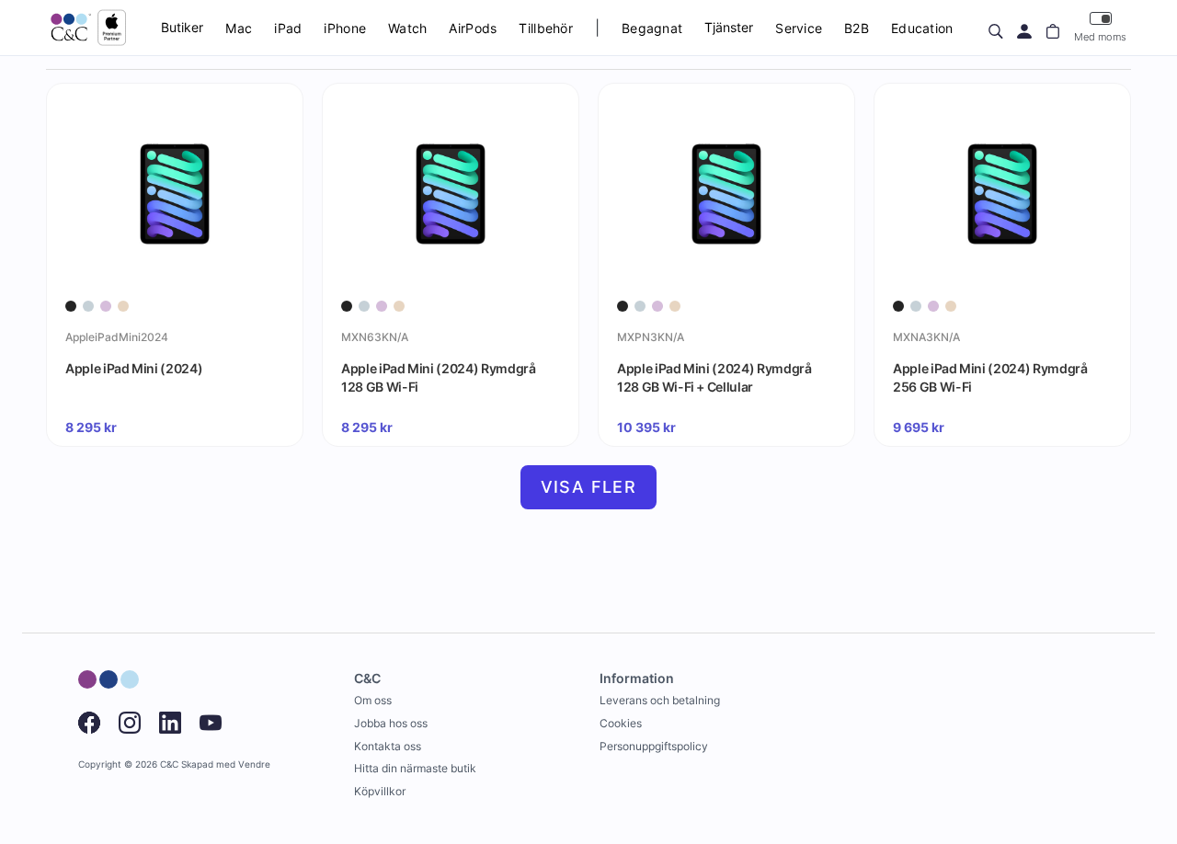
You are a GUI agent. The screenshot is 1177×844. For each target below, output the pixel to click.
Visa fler (589, 486)
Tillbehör (546, 28)
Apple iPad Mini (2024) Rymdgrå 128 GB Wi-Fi (438, 377)
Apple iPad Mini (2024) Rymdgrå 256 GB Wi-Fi (990, 377)
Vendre (254, 764)
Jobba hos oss (391, 723)
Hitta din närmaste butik (415, 768)
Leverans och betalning (660, 700)
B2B (856, 28)
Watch (407, 28)
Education (922, 28)
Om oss (373, 700)
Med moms (1100, 36)
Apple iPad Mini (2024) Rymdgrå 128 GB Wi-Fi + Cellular (714, 377)
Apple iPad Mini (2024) (133, 368)
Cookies (621, 723)
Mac (238, 28)
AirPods (473, 28)
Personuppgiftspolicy (654, 746)
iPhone (345, 28)
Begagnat (652, 28)
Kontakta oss (387, 746)
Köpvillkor (380, 791)
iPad (288, 28)
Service (798, 28)
